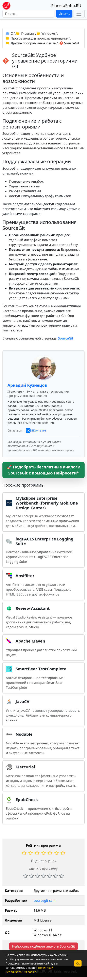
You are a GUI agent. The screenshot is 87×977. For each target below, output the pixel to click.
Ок (78, 963)
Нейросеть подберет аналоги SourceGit (43, 946)
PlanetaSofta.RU (66, 5)
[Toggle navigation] (79, 14)
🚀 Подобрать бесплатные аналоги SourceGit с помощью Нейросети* (43, 470)
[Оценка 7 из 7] (61, 876)
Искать (64, 13)
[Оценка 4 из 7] (43, 876)
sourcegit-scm (44, 900)
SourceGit (65, 338)
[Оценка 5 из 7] (49, 876)
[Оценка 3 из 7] (37, 876)
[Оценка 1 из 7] (25, 876)
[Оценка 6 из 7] (55, 876)
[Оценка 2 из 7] (31, 876)
